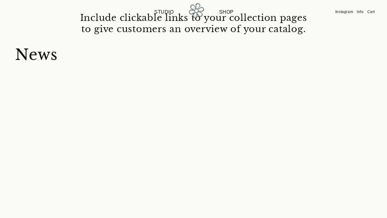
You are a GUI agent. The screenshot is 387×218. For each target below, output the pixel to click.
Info (360, 12)
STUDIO (164, 12)
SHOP (226, 12)
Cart (371, 12)
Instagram (344, 12)
